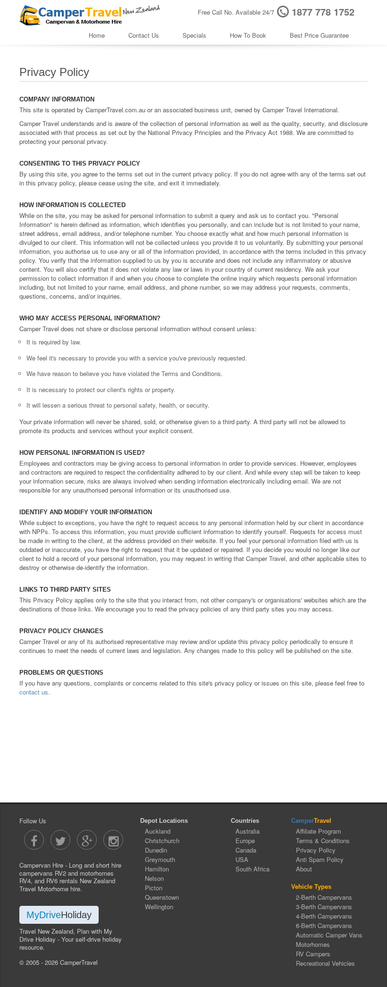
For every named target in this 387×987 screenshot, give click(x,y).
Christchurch (162, 840)
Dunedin (156, 849)
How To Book (248, 35)
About (304, 868)
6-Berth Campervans (324, 925)
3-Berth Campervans (324, 906)
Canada (246, 849)
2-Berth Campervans (324, 897)
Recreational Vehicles (325, 963)
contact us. (34, 691)
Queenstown (162, 897)
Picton (153, 887)
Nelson (154, 878)
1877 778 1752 (323, 11)
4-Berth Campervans (324, 916)
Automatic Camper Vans (329, 934)
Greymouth (160, 859)
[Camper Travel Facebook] (34, 840)
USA (242, 859)
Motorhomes (313, 944)
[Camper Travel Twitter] (60, 840)
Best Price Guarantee (319, 35)
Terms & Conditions (323, 840)
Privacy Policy (316, 849)
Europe (245, 840)
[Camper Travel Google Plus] (87, 840)
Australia (248, 831)
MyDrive (59, 915)
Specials (194, 35)
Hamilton (157, 868)
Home (97, 35)
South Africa (252, 868)
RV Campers (313, 953)
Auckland (157, 831)
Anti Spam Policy (320, 859)
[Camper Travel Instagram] (113, 840)
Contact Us (143, 35)
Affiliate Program (318, 831)
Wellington (159, 906)
